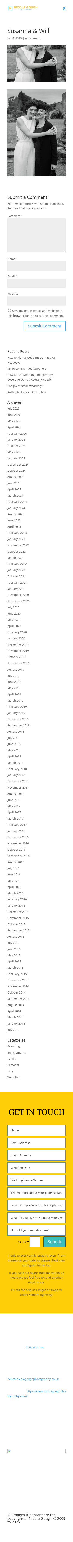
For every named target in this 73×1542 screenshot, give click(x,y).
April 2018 (14, 756)
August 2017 (15, 794)
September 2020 (18, 601)
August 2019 (15, 669)
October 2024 (16, 470)
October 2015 (16, 924)
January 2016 (16, 905)
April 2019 (14, 694)
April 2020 (14, 626)
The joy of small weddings (25, 386)
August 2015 (15, 936)
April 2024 (14, 489)
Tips (10, 1071)
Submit (54, 1241)
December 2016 (18, 837)
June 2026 (14, 415)
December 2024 (18, 464)
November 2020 (18, 595)
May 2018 (13, 750)
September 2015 (18, 930)
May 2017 (13, 806)
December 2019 (18, 645)
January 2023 (16, 539)
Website (12, 293)
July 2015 (13, 943)
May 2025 (13, 452)
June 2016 (14, 874)
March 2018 (15, 763)
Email (12, 276)
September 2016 (18, 856)
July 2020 (13, 607)
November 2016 (18, 843)
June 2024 (14, 483)
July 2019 (13, 676)
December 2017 (18, 781)
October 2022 (16, 551)
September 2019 (18, 663)
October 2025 (16, 446)
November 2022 (18, 545)
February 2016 (17, 899)
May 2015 (13, 955)
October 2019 (16, 657)
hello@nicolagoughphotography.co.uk (33, 1379)
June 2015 (14, 949)
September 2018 (18, 725)
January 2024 (16, 508)
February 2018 (17, 769)
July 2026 (13, 408)
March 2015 (15, 967)
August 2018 (15, 731)
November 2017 (18, 787)
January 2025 (16, 458)
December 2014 (18, 980)
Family (11, 1058)
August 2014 (15, 1005)
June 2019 (14, 682)
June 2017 (14, 800)
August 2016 (15, 862)
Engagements (16, 1052)
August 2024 (15, 477)
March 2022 (15, 558)
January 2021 (16, 589)
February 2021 (17, 582)
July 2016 (13, 868)
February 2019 (17, 707)
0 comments (33, 38)
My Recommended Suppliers (26, 368)
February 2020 (17, 632)
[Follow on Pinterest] (44, 1432)
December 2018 (18, 719)
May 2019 (13, 688)
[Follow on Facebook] (28, 1432)
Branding (13, 1046)
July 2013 (13, 1030)
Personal (13, 1065)
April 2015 (14, 961)
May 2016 (13, 881)
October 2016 (16, 849)
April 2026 (14, 427)
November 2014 (18, 986)
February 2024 (17, 502)
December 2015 (18, 912)
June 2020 (14, 613)
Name (12, 259)
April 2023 (14, 527)
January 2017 (16, 831)
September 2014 (18, 999)
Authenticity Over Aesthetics (26, 392)
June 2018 (14, 744)
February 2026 (17, 433)
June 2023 (14, 520)
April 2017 (14, 812)
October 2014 (16, 992)
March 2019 (15, 700)
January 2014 (16, 1023)
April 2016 (14, 887)
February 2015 (17, 974)
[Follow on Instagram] (36, 1432)
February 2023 (17, 533)
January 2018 (16, 775)
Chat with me (35, 1347)
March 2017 (15, 818)
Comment (15, 216)
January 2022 (16, 570)
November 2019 (18, 651)
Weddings (14, 1077)
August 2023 (15, 514)
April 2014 (14, 1011)
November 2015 (18, 918)
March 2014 (15, 1017)
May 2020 (13, 620)
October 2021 (16, 576)
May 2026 (13, 421)
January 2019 (16, 713)
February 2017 (17, 825)
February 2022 (17, 564)
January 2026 (16, 439)
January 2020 (16, 638)
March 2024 (15, 495)
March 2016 (15, 893)
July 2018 (13, 738)
